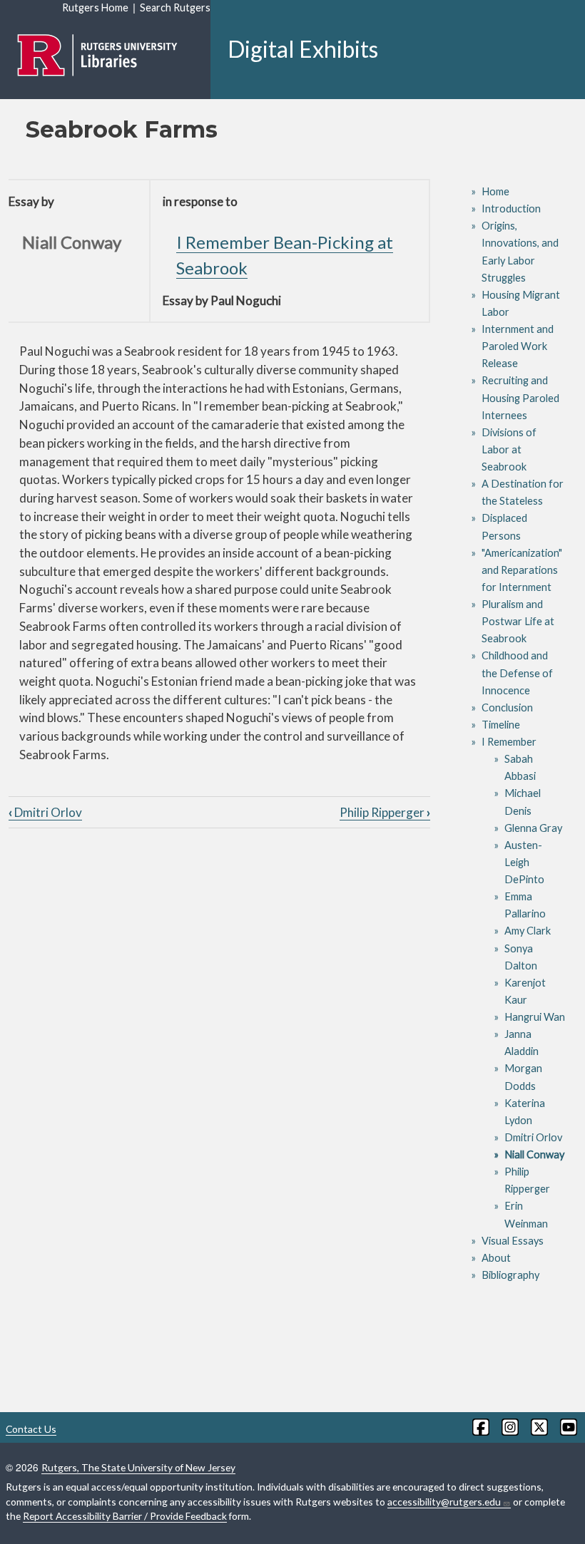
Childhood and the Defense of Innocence (517, 672)
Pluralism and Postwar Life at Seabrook (518, 621)
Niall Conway (534, 1154)
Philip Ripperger (385, 812)
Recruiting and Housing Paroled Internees (520, 397)
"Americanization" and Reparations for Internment (522, 570)
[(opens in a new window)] (480, 1427)
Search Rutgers (175, 7)
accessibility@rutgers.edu (444, 1502)
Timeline (501, 725)
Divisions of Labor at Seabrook (509, 449)
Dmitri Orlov (45, 812)
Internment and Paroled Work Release (518, 346)
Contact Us (31, 1429)
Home (495, 191)
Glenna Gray (533, 828)
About (496, 1258)
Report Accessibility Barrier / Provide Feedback (125, 1516)
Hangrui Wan (534, 1017)
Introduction (511, 208)
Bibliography (510, 1275)
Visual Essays (513, 1241)
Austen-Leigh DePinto (524, 862)
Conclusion (507, 707)
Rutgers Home (95, 7)
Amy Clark (527, 931)
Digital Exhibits (303, 49)
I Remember (509, 742)
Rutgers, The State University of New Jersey (138, 1467)
